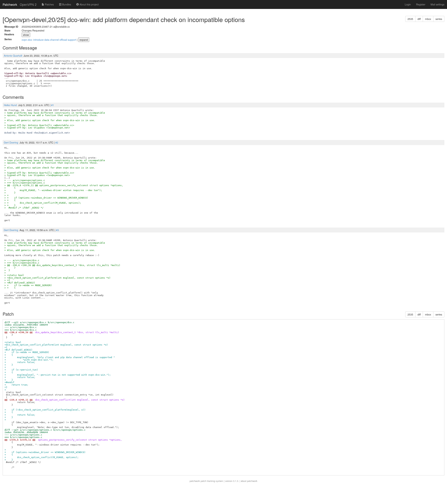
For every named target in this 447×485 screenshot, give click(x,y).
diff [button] (419, 19)
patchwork (195, 481)
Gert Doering (11, 142)
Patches (49, 4)
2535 (410, 19)
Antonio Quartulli (13, 55)
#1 (52, 105)
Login (408, 4)
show (26, 35)
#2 (56, 142)
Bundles (66, 4)
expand (84, 39)
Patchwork (10, 4)
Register (420, 4)
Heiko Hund (10, 105)
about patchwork (249, 481)
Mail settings (437, 4)
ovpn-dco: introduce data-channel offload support (49, 39)
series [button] (438, 19)
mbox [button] (428, 19)
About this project (89, 4)
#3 (57, 230)
